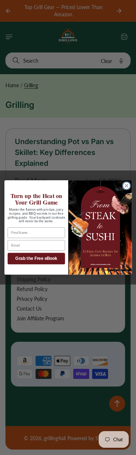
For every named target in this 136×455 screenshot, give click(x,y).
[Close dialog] (126, 186)
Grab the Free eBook (36, 258)
